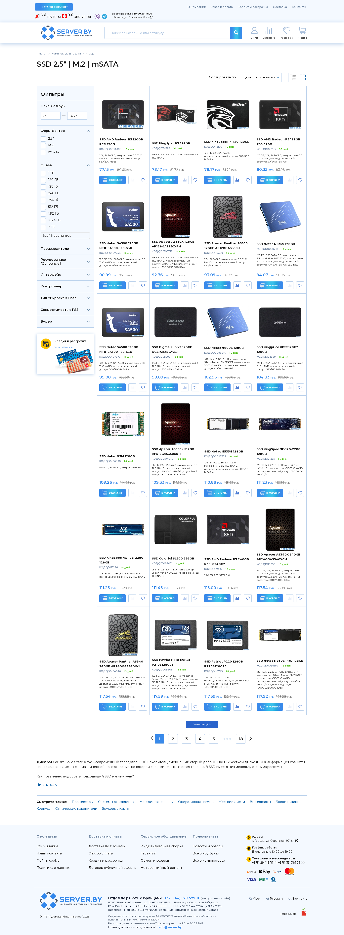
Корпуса (44, 808)
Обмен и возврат (155, 860)
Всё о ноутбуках (206, 853)
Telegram (276, 898)
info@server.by (170, 927)
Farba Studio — (290, 913)
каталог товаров (54, 7)
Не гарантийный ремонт (161, 868)
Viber (256, 898)
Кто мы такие (47, 846)
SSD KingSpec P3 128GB (171, 143)
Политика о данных (53, 868)
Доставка (280, 7)
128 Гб (53, 186)
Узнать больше (64, 346)
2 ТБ (51, 227)
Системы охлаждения (116, 802)
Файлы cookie (48, 860)
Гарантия (148, 853)
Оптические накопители (76, 808)
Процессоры (82, 802)
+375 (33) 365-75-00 (291, 862)
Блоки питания (289, 802)
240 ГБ (53, 193)
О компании (197, 7)
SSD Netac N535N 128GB (223, 451)
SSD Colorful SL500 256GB (173, 558)
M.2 (51, 145)
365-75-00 (82, 17)
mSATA (54, 152)
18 (241, 739)
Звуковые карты (115, 808)
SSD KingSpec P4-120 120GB (226, 142)
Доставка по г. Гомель (107, 846)
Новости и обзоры (208, 846)
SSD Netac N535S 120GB (276, 244)
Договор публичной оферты (112, 868)
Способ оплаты (101, 853)
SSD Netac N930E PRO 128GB (280, 661)
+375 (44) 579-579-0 (181, 898)
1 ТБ (51, 173)
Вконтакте (299, 898)
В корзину (115, 180)
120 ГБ (53, 180)
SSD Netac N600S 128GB (224, 348)
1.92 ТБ (53, 213)
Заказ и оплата (222, 7)
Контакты (299, 7)
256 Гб (53, 200)
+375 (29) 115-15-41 (264, 862)
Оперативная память (196, 802)
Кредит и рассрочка (253, 7)
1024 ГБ (54, 220)
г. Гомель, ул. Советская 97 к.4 (131, 17)
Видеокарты (260, 802)
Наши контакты (50, 853)
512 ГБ (53, 207)
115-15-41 (54, 17)
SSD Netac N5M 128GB (117, 456)
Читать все (46, 785)
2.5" (51, 138)
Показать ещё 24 (202, 724)
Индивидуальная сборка (162, 846)
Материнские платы (156, 802)
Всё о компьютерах (209, 860)
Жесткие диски (231, 802)
